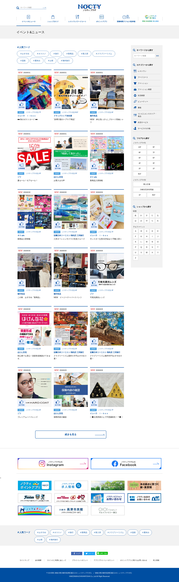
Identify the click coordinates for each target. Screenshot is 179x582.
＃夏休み (36, 61)
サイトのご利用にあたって (56, 560)
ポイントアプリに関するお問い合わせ (133, 560)
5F (154, 158)
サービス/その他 (144, 128)
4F (140, 163)
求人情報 (156, 560)
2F (140, 168)
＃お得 (50, 61)
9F (154, 147)
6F (140, 158)
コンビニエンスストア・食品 (147, 115)
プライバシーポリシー (80, 560)
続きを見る (70, 434)
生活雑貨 (141, 95)
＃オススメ (41, 54)
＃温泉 (23, 61)
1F (154, 168)
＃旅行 (56, 54)
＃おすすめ (24, 54)
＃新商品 (69, 54)
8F (140, 152)
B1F (139, 174)
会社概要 (38, 560)
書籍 (139, 108)
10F (139, 147)
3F (154, 163)
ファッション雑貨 (144, 89)
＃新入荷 (84, 54)
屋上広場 (146, 184)
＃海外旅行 (65, 61)
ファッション (143, 83)
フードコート (143, 77)
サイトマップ (24, 560)
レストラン (142, 71)
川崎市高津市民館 (147, 190)
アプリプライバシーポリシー (104, 560)
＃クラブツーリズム (104, 54)
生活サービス (143, 122)
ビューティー (143, 101)
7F (154, 152)
